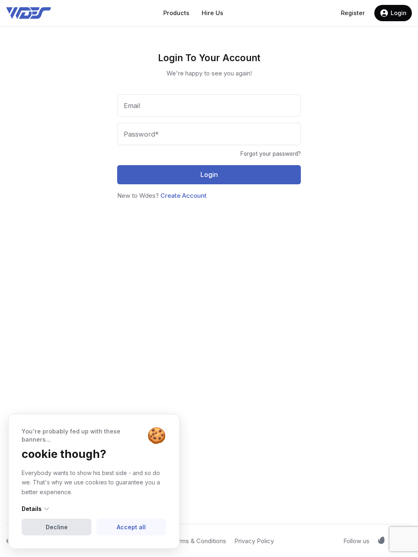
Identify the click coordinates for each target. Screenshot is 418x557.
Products (176, 12)
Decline (57, 527)
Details (32, 508)
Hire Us (212, 12)
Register (353, 12)
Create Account (183, 195)
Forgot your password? (270, 154)
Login (399, 12)
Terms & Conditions (198, 541)
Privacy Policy (254, 541)
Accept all (131, 527)
